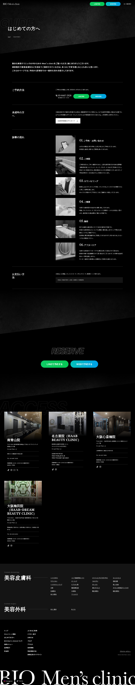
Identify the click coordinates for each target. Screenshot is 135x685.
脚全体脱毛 (116, 591)
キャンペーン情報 (10, 634)
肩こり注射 (116, 584)
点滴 (52, 588)
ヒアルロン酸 (74, 584)
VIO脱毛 (73, 591)
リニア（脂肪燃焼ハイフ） (77, 578)
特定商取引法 (32, 651)
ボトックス (94, 584)
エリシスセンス (117, 578)
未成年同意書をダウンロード (66, 121)
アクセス (30, 644)
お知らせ (30, 637)
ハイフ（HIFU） (54, 578)
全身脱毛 (53, 591)
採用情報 (31, 648)
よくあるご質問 (32, 631)
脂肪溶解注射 (75, 588)
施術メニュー (8, 644)
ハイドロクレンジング (56, 584)
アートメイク (74, 594)
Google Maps (11, 449)
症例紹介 (7, 648)
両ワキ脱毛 (54, 594)
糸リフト (73, 609)
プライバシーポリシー (125, 651)
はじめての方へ (9, 637)
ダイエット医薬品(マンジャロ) (120, 588)
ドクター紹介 (32, 634)
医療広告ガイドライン (35, 654)
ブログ (30, 641)
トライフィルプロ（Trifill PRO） (100, 578)
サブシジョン (54, 581)
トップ (9, 37)
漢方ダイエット (96, 588)
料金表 (6, 651)
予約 (97, 4)
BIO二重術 (53, 609)
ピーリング (74, 581)
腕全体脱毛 (95, 591)
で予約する (55, 364)
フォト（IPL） (95, 581)
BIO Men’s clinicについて (13, 641)
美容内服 (115, 581)
